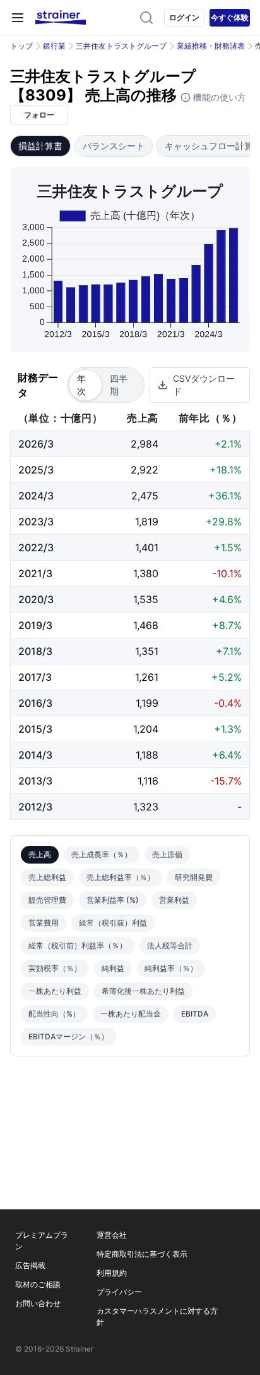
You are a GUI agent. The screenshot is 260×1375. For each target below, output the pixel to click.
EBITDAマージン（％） (68, 1036)
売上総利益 (47, 877)
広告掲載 (30, 1265)
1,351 (146, 651)
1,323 (145, 806)
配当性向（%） (54, 1013)
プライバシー (119, 1292)
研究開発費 (194, 877)
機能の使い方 (218, 97)
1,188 (147, 755)
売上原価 (167, 854)
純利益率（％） (171, 968)
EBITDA (194, 1013)
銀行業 (54, 46)
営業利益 (174, 900)
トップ (21, 46)
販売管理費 (47, 900)
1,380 (145, 573)
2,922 (144, 469)
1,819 (146, 521)
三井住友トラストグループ (121, 46)
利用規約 (112, 1273)
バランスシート (114, 145)
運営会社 (112, 1235)
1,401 (146, 547)
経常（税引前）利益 (113, 922)
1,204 (145, 729)
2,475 (144, 495)
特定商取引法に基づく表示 (142, 1254)
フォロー (39, 114)
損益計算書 (40, 145)
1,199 (147, 703)
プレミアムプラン (41, 1240)
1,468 (145, 625)
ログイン (184, 17)
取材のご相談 (38, 1284)
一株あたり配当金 (130, 1013)
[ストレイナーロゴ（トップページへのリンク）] (60, 17)
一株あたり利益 (54, 991)
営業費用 (43, 922)
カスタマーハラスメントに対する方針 (157, 1316)
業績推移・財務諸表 (211, 46)
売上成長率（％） (101, 854)
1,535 (145, 599)
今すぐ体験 (230, 17)
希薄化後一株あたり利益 (143, 991)
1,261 (146, 677)
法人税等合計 (169, 945)
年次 (81, 384)
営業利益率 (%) (112, 900)
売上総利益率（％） (120, 877)
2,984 (144, 443)
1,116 (148, 780)
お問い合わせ (38, 1303)
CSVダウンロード (204, 384)
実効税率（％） (54, 968)
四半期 (118, 384)
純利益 (113, 968)
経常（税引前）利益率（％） (77, 945)
